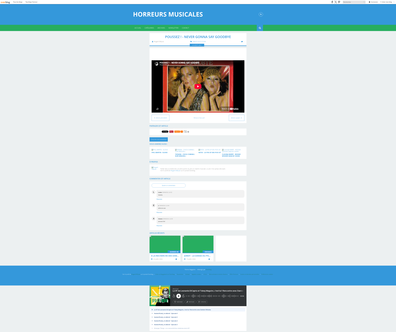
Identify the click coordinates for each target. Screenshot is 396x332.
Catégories (149, 28)
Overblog (208, 269)
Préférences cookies (267, 274)
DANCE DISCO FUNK (199, 41)
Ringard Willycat (175, 171)
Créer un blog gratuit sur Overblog (164, 274)
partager (191, 302)
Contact (185, 28)
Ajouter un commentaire (168, 185)
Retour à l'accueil (199, 118)
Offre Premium (234, 274)
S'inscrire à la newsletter (159, 139)
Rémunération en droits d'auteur (218, 274)
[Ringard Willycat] (155, 170)
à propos (203, 302)
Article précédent (161, 118)
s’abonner (180, 302)
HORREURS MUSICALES (168, 14)
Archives (161, 28)
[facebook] (332, 2)
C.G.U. (205, 274)
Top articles (180, 274)
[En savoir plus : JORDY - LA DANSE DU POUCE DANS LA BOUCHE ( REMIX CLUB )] (198, 248)
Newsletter (173, 28)
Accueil (138, 28)
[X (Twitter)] (335, 2)
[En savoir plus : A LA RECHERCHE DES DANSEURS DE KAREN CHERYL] (165, 248)
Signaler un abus (196, 274)
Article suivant (235, 118)
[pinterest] (339, 2)
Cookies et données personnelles (249, 274)
